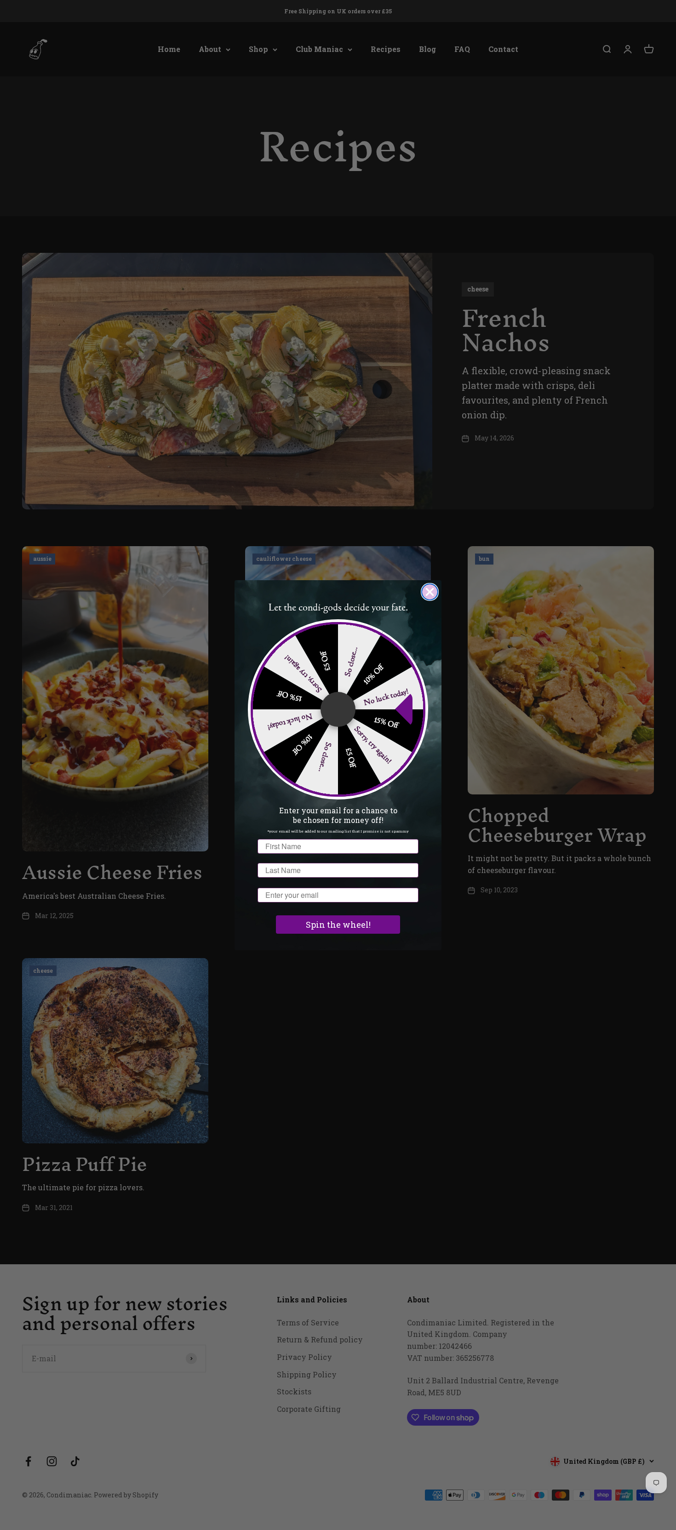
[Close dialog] (430, 592)
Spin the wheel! (338, 924)
